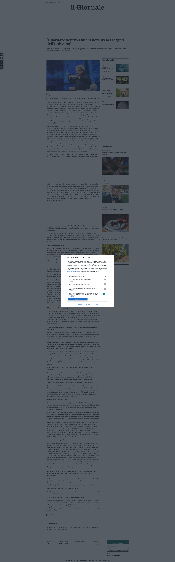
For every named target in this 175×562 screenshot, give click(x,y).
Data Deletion (80, 304)
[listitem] (87, 276)
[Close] (111, 258)
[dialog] (87, 281)
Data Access (87, 304)
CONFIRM (77, 299)
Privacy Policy (95, 304)
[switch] (104, 279)
